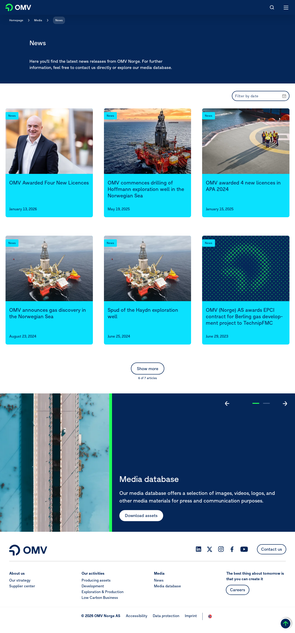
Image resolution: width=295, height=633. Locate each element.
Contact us (271, 549)
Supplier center (22, 586)
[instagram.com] (221, 549)
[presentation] (260, 96)
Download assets (141, 515)
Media (38, 20)
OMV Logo (14, 6)
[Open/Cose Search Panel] (271, 7)
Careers (237, 589)
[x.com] (209, 549)
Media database (167, 586)
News (59, 20)
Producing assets (96, 580)
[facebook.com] (232, 549)
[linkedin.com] (198, 549)
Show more (147, 368)
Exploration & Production (103, 591)
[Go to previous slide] (227, 403)
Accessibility (136, 615)
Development (93, 586)
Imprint (191, 615)
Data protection (166, 615)
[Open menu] (286, 7)
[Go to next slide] (284, 403)
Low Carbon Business (100, 597)
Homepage (16, 20)
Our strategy (19, 580)
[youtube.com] (244, 549)
